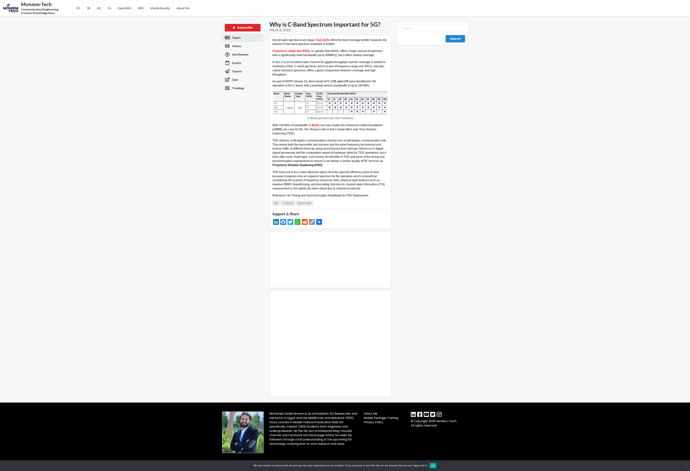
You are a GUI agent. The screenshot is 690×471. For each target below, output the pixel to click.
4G (99, 8)
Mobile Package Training (381, 418)
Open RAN (124, 8)
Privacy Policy (373, 422)
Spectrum (304, 203)
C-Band (288, 203)
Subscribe (244, 28)
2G (78, 8)
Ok (433, 465)
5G (109, 8)
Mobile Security (160, 8)
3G (88, 8)
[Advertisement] (624, 8)
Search (455, 39)
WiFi (141, 8)
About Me (183, 8)
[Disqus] (330, 343)
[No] (685, 465)
